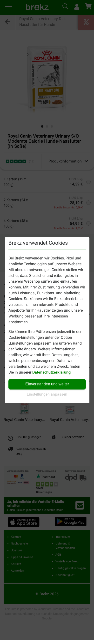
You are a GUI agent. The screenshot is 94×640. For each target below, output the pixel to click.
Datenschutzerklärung (51, 372)
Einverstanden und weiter (47, 384)
